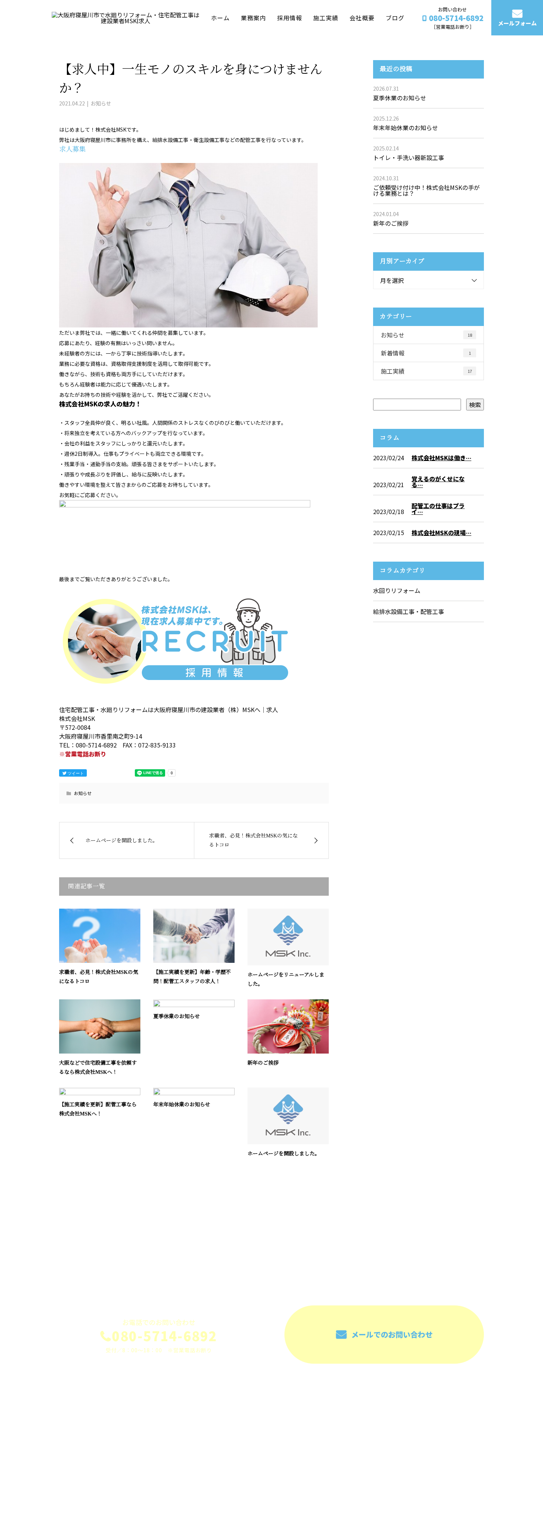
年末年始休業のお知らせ (181, 1104)
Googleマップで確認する (97, 1463)
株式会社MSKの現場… (441, 532)
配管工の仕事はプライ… (438, 508)
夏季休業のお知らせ (176, 1016)
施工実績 (325, 17)
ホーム (220, 17)
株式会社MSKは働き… (441, 458)
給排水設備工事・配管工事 (408, 611)
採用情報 (289, 17)
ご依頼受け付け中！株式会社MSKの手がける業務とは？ (426, 190)
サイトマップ (459, 1424)
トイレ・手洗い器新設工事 (408, 157)
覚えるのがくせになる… (438, 482)
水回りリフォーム (396, 590)
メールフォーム (517, 23)
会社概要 (362, 17)
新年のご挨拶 (263, 1063)
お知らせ (100, 103)
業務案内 (253, 17)
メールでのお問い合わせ (391, 1334)
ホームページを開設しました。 (283, 1153)
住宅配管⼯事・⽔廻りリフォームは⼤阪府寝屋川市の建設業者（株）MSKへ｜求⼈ (153, 1495)
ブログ (395, 17)
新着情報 (426, 352)
